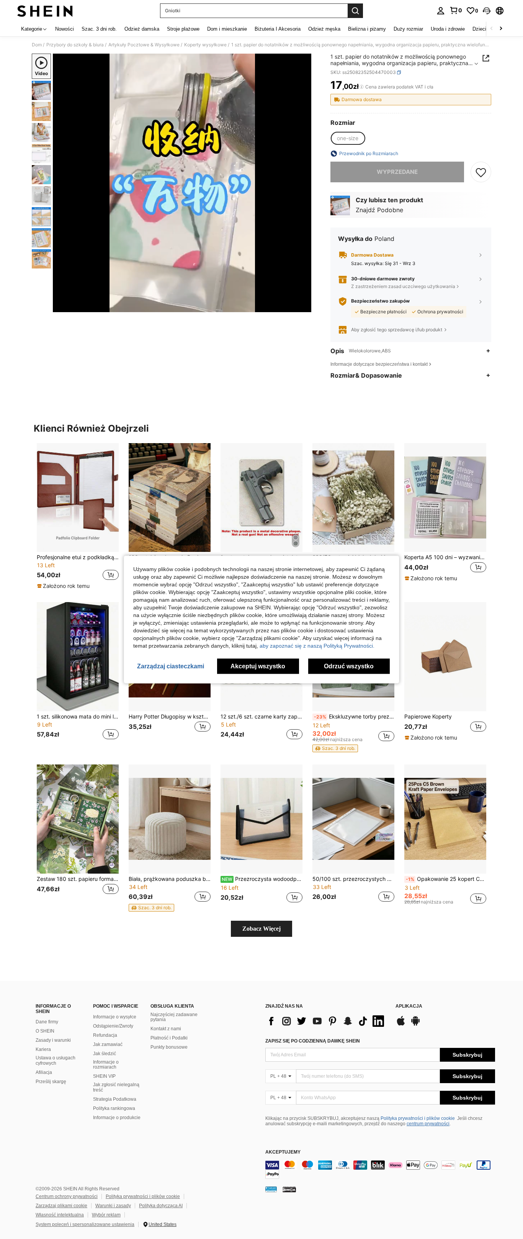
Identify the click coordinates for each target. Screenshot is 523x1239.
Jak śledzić (104, 1053)
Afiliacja (44, 1072)
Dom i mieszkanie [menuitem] (227, 29)
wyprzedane (397, 171)
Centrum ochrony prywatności (67, 1196)
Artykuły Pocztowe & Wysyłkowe (144, 44)
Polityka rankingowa (114, 1108)
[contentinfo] (380, 1169)
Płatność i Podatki (169, 1038)
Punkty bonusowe (169, 1047)
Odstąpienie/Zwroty (113, 1026)
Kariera (43, 1049)
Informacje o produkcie (117, 1117)
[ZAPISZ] (481, 172)
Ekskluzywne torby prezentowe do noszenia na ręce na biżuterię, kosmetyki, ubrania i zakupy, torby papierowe (354, 717)
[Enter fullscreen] (303, 306)
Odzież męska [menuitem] (324, 29)
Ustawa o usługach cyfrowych (55, 1060)
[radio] (347, 138)
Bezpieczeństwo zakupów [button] (380, 301)
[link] (455, 10)
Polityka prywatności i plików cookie (418, 1118)
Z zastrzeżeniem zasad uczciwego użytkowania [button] (403, 286)
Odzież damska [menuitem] (141, 29)
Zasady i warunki (53, 1040)
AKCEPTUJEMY (283, 1152)
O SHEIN (45, 1031)
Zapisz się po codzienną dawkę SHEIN (312, 1041)
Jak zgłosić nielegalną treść (116, 1087)
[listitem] (78, 516)
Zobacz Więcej (261, 928)
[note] (64, 586)
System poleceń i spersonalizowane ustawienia (85, 1224)
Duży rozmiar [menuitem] (408, 29)
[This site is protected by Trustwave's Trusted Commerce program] (271, 1189)
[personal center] (440, 10)
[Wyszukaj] (355, 10)
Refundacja (105, 1035)
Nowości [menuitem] (64, 29)
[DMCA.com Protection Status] (289, 1189)
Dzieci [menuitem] (479, 29)
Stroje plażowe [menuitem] (183, 29)
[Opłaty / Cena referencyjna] (362, 87)
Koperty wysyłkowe (205, 44)
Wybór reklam (106, 1215)
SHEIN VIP (104, 1076)
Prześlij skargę (51, 1081)
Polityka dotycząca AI (161, 1205)
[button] (486, 10)
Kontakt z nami (165, 1028)
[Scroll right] (500, 28)
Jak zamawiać (108, 1044)
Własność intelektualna (60, 1215)
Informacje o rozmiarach (106, 1064)
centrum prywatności (428, 1123)
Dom (37, 44)
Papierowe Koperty (428, 717)
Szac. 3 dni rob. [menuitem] (99, 29)
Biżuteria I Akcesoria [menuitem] (278, 29)
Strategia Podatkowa (114, 1099)
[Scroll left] (491, 28)
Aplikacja (409, 1006)
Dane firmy (47, 1022)
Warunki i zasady (113, 1205)
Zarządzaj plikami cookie (61, 1205)
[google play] (415, 1024)
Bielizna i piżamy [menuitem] (367, 29)
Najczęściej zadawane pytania (174, 1017)
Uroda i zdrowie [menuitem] (448, 29)
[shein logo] (45, 10)
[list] (326, 1021)
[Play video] (182, 183)
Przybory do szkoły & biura (75, 44)
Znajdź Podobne (379, 209)
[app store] (401, 1024)
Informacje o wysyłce (114, 1017)
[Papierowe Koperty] (445, 656)
